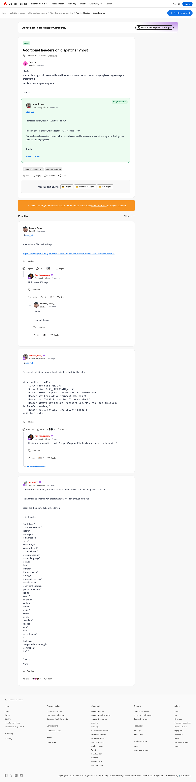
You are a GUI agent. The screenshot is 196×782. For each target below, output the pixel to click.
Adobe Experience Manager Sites (61, 13)
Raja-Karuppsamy (42, 275)
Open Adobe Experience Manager (156, 27)
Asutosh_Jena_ (39, 104)
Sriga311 (32, 62)
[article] (75, 248)
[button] (180, 13)
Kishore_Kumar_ (36, 228)
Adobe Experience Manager (37, 13)
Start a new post (99, 205)
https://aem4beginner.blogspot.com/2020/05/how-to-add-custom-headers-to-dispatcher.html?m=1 (69, 253)
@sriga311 (30, 111)
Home (4, 13)
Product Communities (17, 13)
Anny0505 (33, 482)
